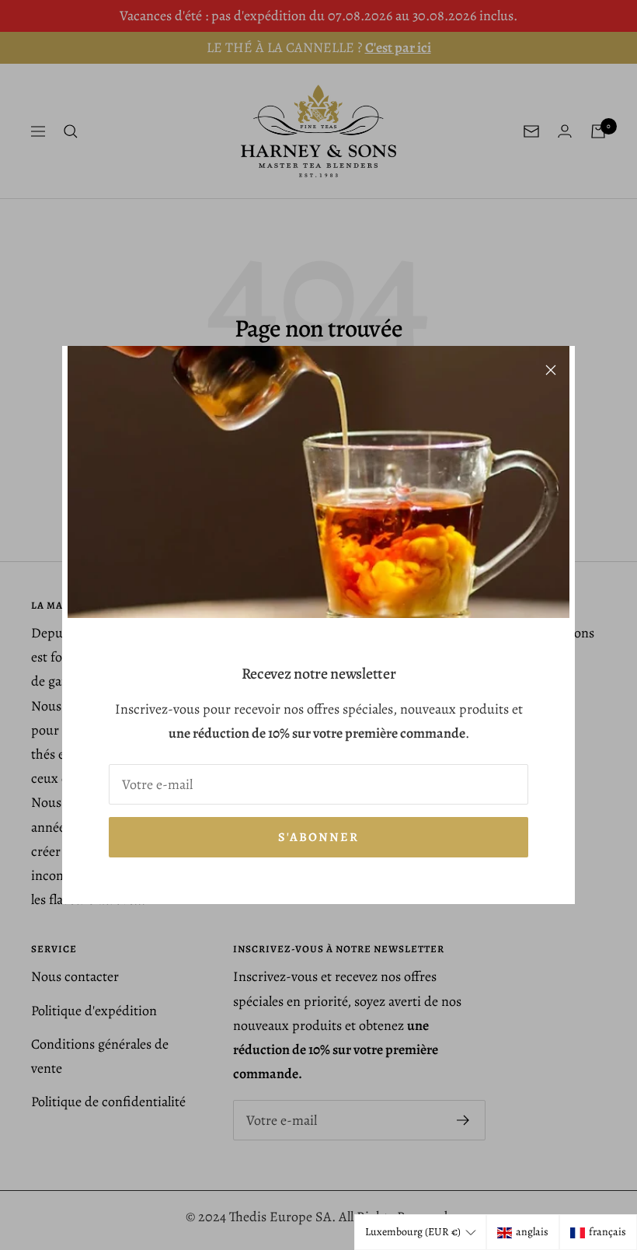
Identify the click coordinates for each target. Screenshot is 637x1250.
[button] (420, 1232)
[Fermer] (550, 370)
